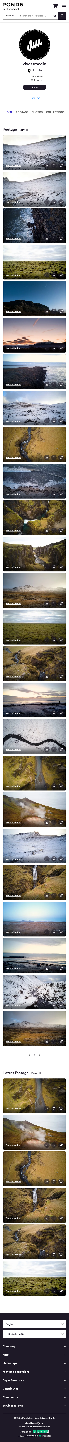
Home (9, 112)
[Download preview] (47, 165)
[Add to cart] (61, 165)
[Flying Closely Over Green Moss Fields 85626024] (34, 262)
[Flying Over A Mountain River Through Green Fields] (34, 1169)
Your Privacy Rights (45, 1418)
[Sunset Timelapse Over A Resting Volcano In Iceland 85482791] (34, 335)
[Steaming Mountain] (34, 1132)
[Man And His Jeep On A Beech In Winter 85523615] (34, 700)
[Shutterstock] (34, 1423)
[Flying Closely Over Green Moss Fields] (34, 1278)
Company (9, 1346)
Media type (10, 1363)
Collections (55, 112)
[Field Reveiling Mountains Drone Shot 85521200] (34, 919)
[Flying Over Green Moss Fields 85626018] (34, 627)
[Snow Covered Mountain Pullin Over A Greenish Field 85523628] (34, 591)
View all (24, 129)
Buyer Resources (13, 1380)
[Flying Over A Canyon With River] (34, 1096)
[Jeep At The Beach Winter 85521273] (34, 956)
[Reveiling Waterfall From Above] (34, 1242)
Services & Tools (13, 1405)
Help (6, 1354)
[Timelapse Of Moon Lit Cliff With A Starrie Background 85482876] (34, 299)
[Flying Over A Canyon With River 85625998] (34, 773)
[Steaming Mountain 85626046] (34, 810)
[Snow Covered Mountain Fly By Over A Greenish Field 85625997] (34, 1029)
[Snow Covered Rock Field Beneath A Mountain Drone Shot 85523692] (34, 408)
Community (10, 1397)
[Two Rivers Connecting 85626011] (34, 518)
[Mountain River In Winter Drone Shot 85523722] (34, 846)
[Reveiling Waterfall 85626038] (34, 883)
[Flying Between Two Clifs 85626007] (34, 554)
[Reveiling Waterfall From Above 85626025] (34, 664)
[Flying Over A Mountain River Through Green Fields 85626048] (34, 445)
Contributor (10, 1388)
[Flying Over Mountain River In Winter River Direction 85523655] (34, 189)
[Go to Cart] (55, 5)
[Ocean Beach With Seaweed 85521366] (34, 481)
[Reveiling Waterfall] (34, 1205)
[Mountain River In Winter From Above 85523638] (34, 737)
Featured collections (16, 1371)
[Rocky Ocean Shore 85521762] (34, 372)
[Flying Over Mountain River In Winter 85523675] (34, 153)
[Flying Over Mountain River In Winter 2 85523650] (34, 992)
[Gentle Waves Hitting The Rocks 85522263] (34, 226)
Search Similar (13, 165)
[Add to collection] (54, 165)
